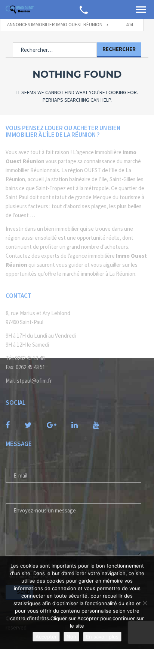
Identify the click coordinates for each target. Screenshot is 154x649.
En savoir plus (102, 637)
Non (71, 637)
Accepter (46, 637)
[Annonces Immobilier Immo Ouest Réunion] (20, 9)
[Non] (144, 603)
